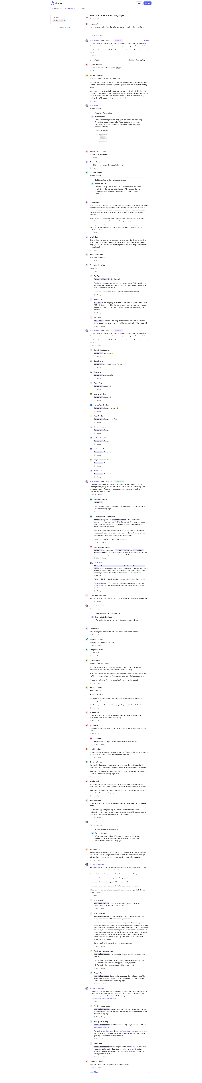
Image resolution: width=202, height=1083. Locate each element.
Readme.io (109, 1031)
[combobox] (141, 60)
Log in (139, 3)
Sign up (147, 3)
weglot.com (134, 1047)
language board (99, 585)
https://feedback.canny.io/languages (103, 998)
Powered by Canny (66, 27)
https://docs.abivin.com (126, 1031)
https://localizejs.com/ (101, 1027)
